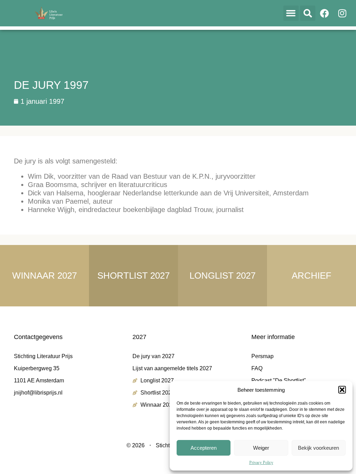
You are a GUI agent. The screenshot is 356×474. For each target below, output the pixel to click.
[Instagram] (342, 13)
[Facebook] (324, 13)
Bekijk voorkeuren (318, 448)
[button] (342, 389)
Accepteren (204, 448)
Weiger (261, 448)
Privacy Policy (261, 462)
